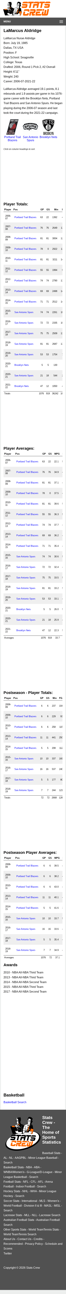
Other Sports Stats (15, 1229)
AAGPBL (20, 1157)
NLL (34, 1215)
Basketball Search (15, 1102)
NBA (29, 1167)
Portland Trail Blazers (12, 139)
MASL (48, 1205)
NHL (25, 1191)
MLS (42, 1200)
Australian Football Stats (19, 1219)
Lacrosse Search (49, 1215)
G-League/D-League (39, 1172)
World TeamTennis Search (20, 1234)
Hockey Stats (12, 1191)
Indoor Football (25, 1186)
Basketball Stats (14, 1167)
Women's (53, 1200)
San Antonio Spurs (30, 139)
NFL (25, 1181)
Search (8, 1162)
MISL (57, 1205)
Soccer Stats (11, 1200)
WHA (33, 1191)
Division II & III (33, 1205)
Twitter (8, 1253)
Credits (38, 1239)
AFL (40, 1181)
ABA (37, 1167)
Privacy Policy (34, 1243)
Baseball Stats (51, 1153)
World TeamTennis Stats (44, 1229)
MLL (27, 1215)
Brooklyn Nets (48, 137)
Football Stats (12, 1181)
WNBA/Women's (14, 1172)
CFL (33, 1181)
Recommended (13, 1243)
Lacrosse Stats (13, 1215)
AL (5, 1157)
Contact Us (24, 1239)
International (29, 1200)
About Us (9, 1239)
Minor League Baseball (42, 1157)
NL (11, 1157)
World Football (13, 1205)
